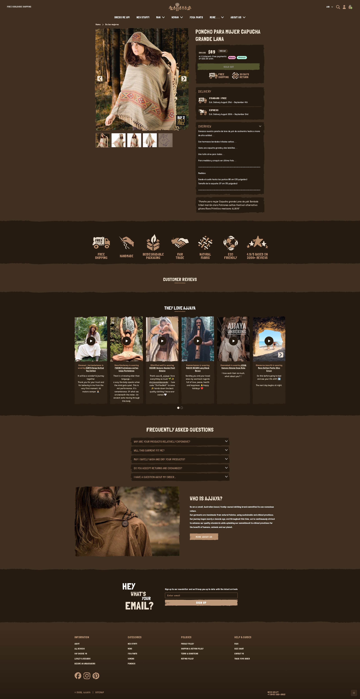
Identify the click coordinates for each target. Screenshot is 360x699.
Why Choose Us (81, 654)
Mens (130, 649)
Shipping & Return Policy (192, 649)
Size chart (239, 649)
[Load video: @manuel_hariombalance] (91, 341)
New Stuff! (132, 644)
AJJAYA (87, 692)
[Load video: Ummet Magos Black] (197, 341)
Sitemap (99, 692)
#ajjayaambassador (158, 382)
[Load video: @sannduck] (233, 341)
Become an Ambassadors (85, 664)
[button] (338, 7)
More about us (204, 536)
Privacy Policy (187, 644)
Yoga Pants (132, 654)
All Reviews (80, 649)
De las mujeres (112, 24)
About (77, 644)
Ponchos (131, 664)
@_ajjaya (164, 375)
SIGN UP (201, 602)
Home (98, 24)
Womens (131, 659)
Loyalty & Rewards (82, 659)
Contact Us (239, 654)
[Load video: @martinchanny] (126, 341)
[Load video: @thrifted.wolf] (162, 341)
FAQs (236, 644)
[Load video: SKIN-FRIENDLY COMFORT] (269, 341)
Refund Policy (187, 659)
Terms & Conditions (189, 654)
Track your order (242, 659)
